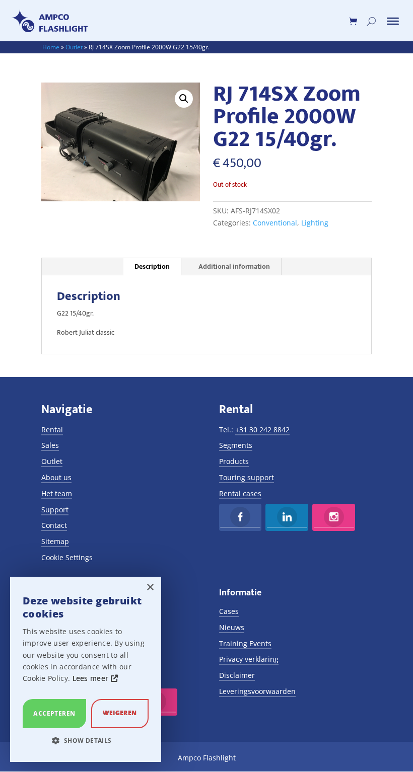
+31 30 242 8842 (262, 429)
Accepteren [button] (54, 713)
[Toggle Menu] (393, 21)
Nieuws (231, 627)
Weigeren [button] (119, 713)
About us (56, 477)
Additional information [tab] (234, 266)
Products (234, 461)
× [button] (150, 587)
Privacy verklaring (249, 659)
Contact (54, 525)
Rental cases (240, 493)
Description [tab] (152, 266)
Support (54, 509)
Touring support (246, 477)
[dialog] (85, 669)
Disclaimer (237, 675)
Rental (52, 429)
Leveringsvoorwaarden (257, 691)
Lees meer (92, 678)
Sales (50, 445)
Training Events (245, 643)
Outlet (74, 47)
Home (50, 47)
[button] (184, 99)
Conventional (275, 222)
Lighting (314, 222)
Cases (229, 611)
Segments (235, 445)
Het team (56, 493)
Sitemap (55, 541)
